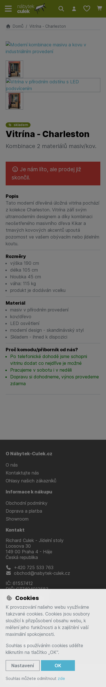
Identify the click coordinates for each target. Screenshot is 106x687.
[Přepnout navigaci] (8, 9)
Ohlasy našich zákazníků (31, 481)
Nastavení (22, 665)
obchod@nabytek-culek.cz (41, 573)
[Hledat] (61, 9)
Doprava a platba (24, 511)
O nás (12, 465)
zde (61, 678)
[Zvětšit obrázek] (53, 48)
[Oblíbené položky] (86, 9)
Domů (18, 26)
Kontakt (15, 530)
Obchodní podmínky (26, 503)
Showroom (17, 519)
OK (58, 665)
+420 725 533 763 (32, 567)
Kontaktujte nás (22, 473)
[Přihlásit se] (74, 9)
